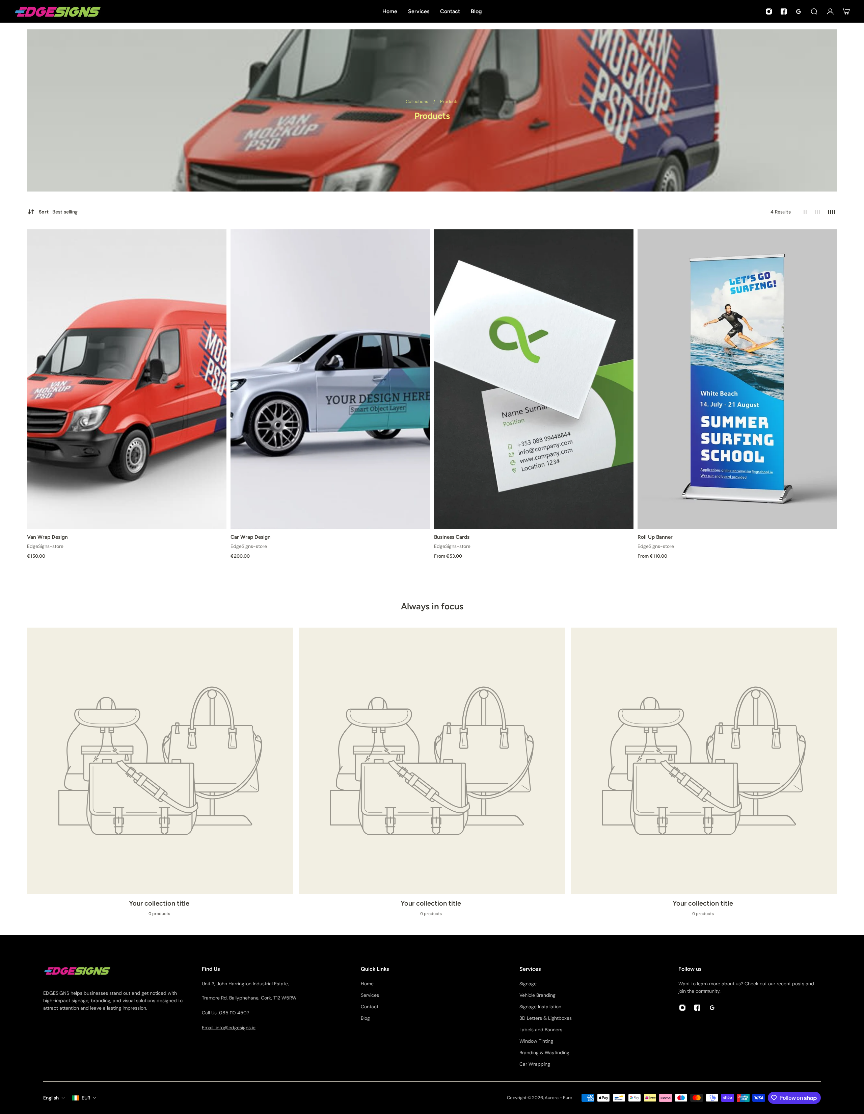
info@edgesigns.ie (235, 1027)
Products (449, 101)
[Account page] (830, 11)
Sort (58, 212)
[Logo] (57, 11)
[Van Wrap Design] (126, 379)
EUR (86, 1098)
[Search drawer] (814, 11)
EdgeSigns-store (45, 546)
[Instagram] (768, 11)
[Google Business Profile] (798, 11)
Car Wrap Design (251, 537)
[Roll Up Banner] (737, 379)
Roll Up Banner (655, 537)
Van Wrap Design (47, 537)
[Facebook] (783, 11)
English (51, 1098)
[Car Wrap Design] (330, 379)
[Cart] (846, 11)
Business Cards (451, 537)
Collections (417, 101)
